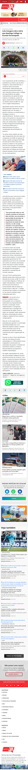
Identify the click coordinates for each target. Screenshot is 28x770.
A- (20, 69)
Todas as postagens (14, 656)
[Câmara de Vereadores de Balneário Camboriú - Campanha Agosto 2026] (14, 14)
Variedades (5, 698)
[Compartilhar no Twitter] (9, 48)
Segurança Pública (7, 706)
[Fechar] (22, 762)
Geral (4, 715)
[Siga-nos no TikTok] (22, 685)
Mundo (4, 695)
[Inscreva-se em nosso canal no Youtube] (18, 685)
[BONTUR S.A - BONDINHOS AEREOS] (14, 513)
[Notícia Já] (14, 7)
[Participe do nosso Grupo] (14, 383)
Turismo (4, 712)
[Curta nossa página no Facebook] (7, 685)
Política (4, 692)
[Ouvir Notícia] (5, 76)
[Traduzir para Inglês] (16, 2)
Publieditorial (6, 718)
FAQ (3, 739)
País (3, 704)
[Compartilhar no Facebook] (4, 48)
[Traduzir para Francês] (25, 2)
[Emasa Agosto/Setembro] (14, 767)
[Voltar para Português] (12, 2)
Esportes (4, 721)
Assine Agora (13, 674)
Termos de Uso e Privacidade (10, 736)
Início (4, 727)
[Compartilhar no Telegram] (18, 48)
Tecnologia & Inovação (9, 701)
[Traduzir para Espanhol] (21, 2)
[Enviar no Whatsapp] (13, 48)
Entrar (5, 1)
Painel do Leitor (7, 733)
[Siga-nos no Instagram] (10, 685)
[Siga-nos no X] (14, 685)
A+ (25, 69)
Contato (4, 742)
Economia (5, 709)
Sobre (4, 730)
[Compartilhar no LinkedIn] (23, 48)
